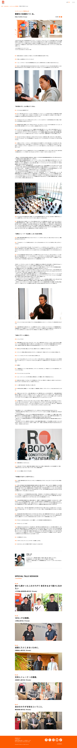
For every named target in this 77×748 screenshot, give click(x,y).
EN (69, 2)
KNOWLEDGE (6, 6)
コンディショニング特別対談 (14, 6)
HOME (2, 6)
